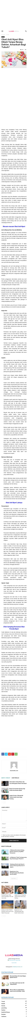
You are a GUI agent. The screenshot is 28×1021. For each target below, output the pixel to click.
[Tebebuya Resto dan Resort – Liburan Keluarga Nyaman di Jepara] (5, 865)
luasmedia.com (14, 770)
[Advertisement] (14, 15)
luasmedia (14, 962)
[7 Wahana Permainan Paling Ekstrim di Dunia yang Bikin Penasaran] (5, 851)
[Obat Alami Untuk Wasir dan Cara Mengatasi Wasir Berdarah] (5, 783)
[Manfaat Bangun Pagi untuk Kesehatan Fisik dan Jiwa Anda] (7, 890)
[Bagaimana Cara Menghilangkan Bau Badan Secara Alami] (5, 873)
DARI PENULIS (15, 778)
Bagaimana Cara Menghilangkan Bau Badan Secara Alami (17, 873)
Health (7, 34)
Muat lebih (13, 878)
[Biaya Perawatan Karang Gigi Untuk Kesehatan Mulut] (5, 790)
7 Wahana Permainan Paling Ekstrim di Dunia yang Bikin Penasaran (17, 852)
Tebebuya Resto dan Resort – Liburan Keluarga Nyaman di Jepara (17, 866)
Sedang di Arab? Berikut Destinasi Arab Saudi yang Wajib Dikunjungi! (7, 911)
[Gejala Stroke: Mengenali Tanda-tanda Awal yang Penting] (5, 797)
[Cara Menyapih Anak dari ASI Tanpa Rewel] (5, 984)
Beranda (3, 34)
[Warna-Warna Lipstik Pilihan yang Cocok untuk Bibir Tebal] (5, 991)
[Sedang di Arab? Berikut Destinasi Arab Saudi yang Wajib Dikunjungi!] (7, 904)
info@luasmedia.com (17, 966)
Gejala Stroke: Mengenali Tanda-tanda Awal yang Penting (16, 797)
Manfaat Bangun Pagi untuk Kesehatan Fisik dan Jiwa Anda (7, 896)
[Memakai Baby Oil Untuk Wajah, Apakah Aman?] (5, 977)
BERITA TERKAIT (5, 778)
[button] (26, 31)
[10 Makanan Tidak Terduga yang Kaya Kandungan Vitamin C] (5, 858)
